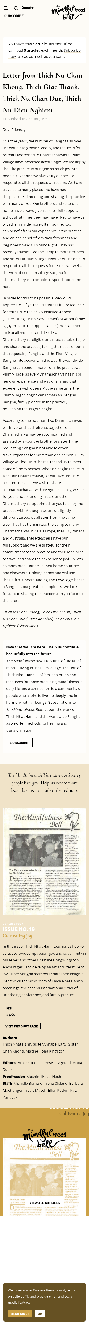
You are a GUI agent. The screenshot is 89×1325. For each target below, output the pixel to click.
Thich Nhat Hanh (17, 1044)
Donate (27, 7)
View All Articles (45, 1202)
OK (40, 1313)
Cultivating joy (17, 936)
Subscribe (14, 15)
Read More (20, 1313)
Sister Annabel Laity (49, 1044)
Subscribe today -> (60, 790)
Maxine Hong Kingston (45, 1051)
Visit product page (21, 1026)
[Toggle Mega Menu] (6, 8)
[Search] (17, 8)
